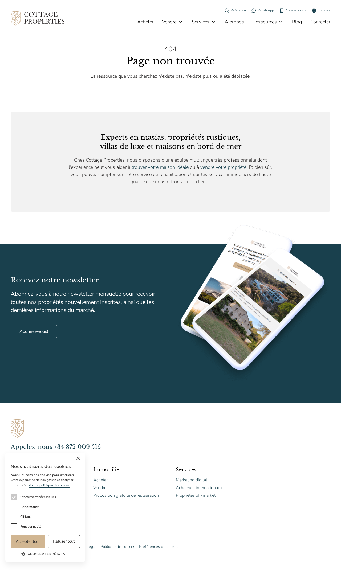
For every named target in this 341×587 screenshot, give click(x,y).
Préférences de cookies (159, 546)
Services (200, 22)
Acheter (145, 22)
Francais (324, 10)
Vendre (169, 22)
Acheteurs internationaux (199, 488)
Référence (238, 10)
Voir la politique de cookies (49, 485)
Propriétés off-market (196, 495)
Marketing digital (191, 480)
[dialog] (45, 507)
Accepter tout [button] (28, 541)
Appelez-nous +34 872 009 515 (56, 446)
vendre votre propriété (223, 167)
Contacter (320, 22)
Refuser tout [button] (64, 541)
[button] (45, 554)
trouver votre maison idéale (160, 167)
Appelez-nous (295, 10)
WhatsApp (266, 10)
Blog (297, 22)
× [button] (78, 459)
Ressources (265, 22)
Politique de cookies (117, 546)
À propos (234, 22)
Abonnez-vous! (33, 331)
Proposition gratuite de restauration (126, 495)
